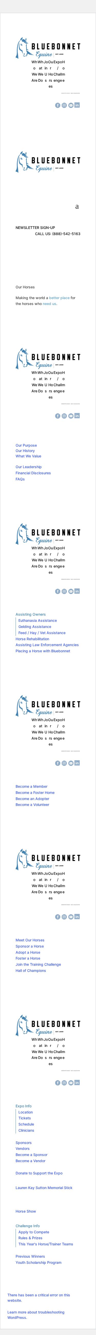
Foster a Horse (28, 958)
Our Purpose (26, 445)
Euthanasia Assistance (37, 620)
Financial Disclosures (33, 473)
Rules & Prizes (30, 1238)
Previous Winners (30, 1256)
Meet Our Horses (30, 940)
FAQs (20, 479)
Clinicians (26, 1130)
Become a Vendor (30, 1161)
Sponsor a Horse (30, 946)
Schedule (26, 1124)
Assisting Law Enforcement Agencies (47, 645)
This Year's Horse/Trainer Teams (45, 1244)
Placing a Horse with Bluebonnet (43, 651)
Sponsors (24, 1142)
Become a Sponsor (31, 1154)
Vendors (23, 1148)
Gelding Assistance (34, 626)
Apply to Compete (33, 1232)
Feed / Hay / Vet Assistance (42, 632)
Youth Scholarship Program (38, 1262)
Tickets (24, 1118)
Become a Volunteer (32, 804)
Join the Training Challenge (38, 964)
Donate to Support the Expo (39, 1173)
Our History (25, 450)
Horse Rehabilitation (32, 639)
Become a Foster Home (35, 792)
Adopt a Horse (28, 952)
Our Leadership (29, 467)
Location (25, 1112)
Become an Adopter (32, 798)
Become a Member (31, 786)
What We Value (28, 456)
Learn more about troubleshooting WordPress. (36, 1315)
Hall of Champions (31, 970)
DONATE (31, 96)
